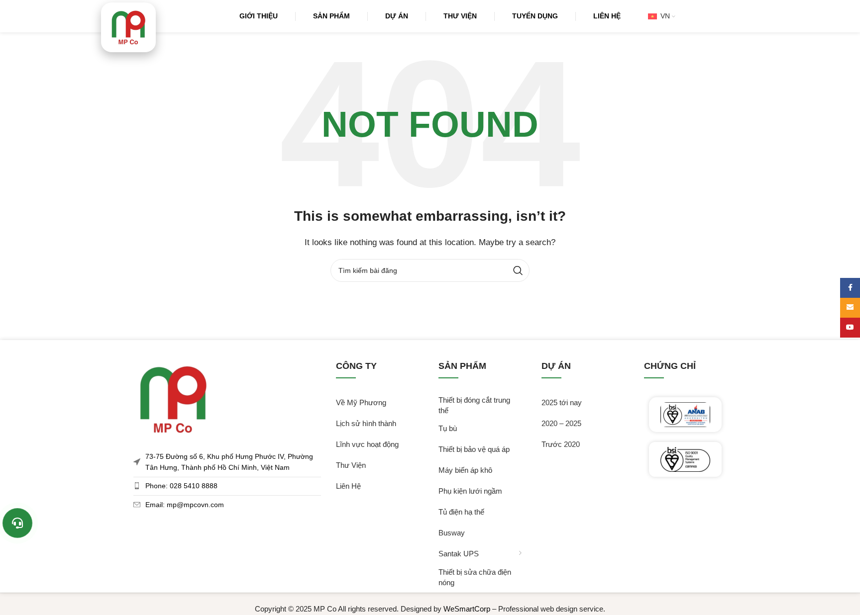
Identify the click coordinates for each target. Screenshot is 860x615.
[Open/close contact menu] (17, 523)
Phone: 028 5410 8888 (181, 486)
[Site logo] (128, 27)
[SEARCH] (518, 270)
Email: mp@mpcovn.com (184, 505)
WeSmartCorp (466, 609)
